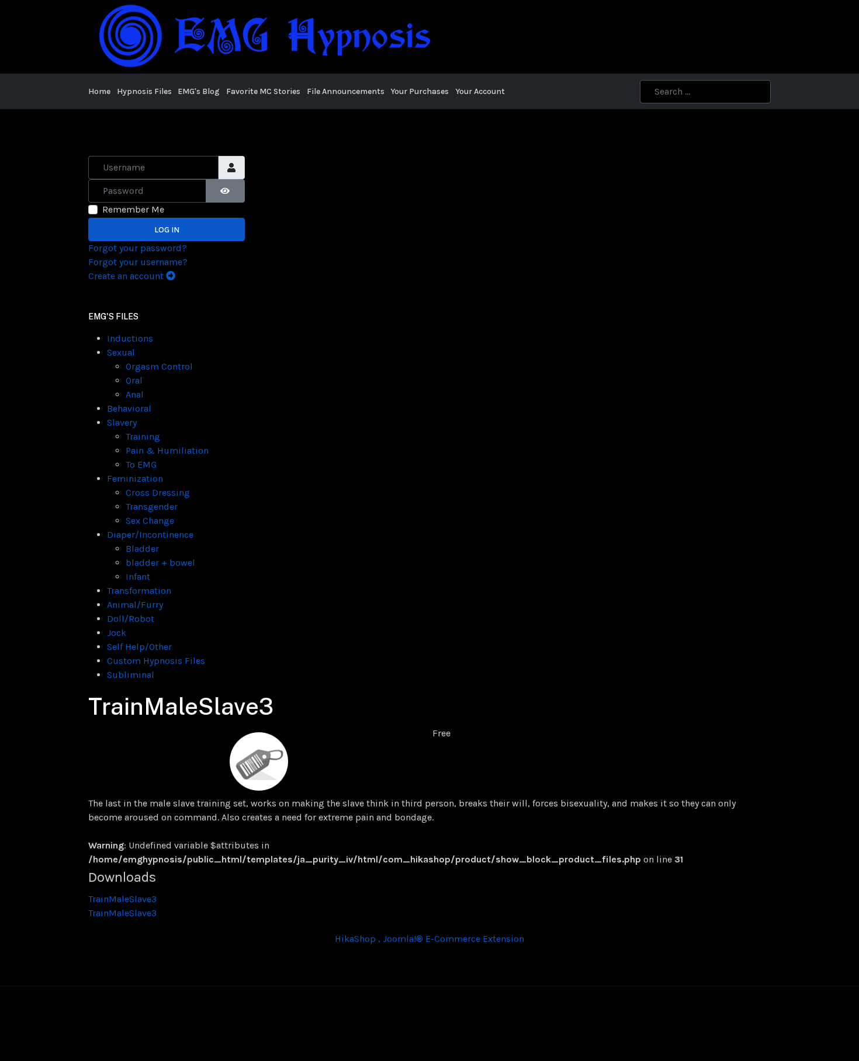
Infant (138, 576)
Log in (166, 230)
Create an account (127, 275)
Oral (134, 380)
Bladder (142, 548)
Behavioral (129, 408)
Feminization (135, 478)
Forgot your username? (138, 261)
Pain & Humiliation (167, 450)
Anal (135, 394)
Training (143, 436)
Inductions (130, 338)
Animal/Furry (135, 604)
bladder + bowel (160, 562)
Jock (116, 632)
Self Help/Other (139, 646)
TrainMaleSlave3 (122, 899)
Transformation (139, 590)
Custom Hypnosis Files (156, 660)
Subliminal (130, 674)
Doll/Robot (130, 618)
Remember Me (133, 209)
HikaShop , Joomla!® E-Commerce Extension (429, 938)
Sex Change (150, 520)
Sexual (121, 352)
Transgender (152, 506)
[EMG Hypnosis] (263, 35)
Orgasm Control (159, 366)
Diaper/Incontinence (150, 534)
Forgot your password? (137, 247)
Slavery (122, 422)
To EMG (141, 464)
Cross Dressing (158, 492)
